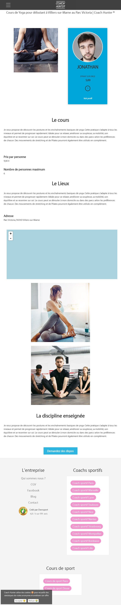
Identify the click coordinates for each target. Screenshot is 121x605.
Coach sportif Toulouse (85, 505)
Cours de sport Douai (57, 588)
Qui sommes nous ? (33, 478)
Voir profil (88, 98)
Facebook (33, 490)
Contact (33, 502)
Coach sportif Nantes (84, 519)
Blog (33, 496)
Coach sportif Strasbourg (87, 526)
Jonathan (87, 66)
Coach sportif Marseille (85, 490)
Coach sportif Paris (83, 483)
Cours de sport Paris (56, 581)
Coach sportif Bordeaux (86, 541)
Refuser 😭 (33, 600)
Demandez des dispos (60, 451)
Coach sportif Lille (83, 548)
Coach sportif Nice (83, 512)
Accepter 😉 (20, 600)
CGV (33, 484)
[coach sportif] (60, 5)
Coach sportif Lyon (83, 497)
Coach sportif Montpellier (87, 533)
